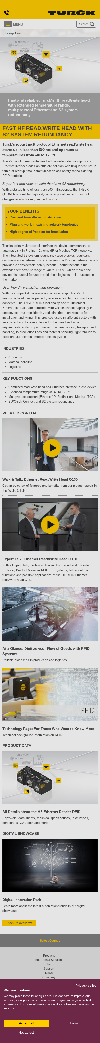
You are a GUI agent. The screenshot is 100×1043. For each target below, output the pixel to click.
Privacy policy (85, 985)
